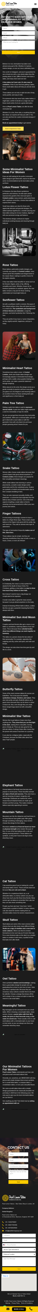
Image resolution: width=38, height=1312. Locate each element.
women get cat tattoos (10, 900)
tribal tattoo (14, 1082)
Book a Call (16, 1296)
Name (10, 1151)
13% (18, 76)
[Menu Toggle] (35, 4)
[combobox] (4, 1245)
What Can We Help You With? (16, 1169)
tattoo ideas (18, 1088)
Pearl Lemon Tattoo (9, 1072)
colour (32, 702)
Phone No (11, 1163)
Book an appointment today (12, 123)
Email (10, 1157)
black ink (7, 704)
